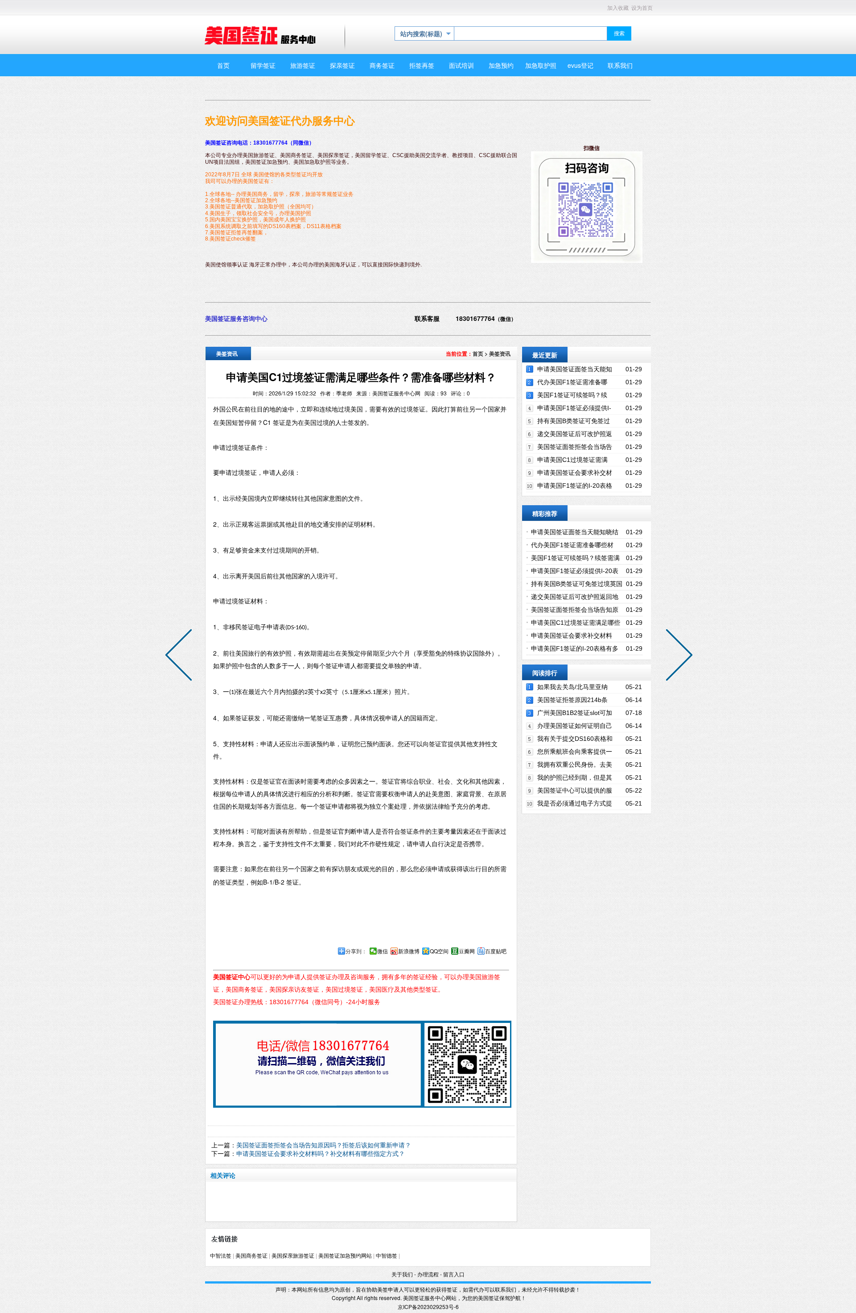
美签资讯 (499, 353)
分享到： (356, 951)
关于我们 (402, 1274)
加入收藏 (618, 8)
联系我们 (505, 1289)
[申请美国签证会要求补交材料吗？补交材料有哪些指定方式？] (180, 656)
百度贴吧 (495, 951)
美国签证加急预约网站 (345, 1256)
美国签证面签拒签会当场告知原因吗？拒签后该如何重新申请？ (323, 1144)
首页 (478, 353)
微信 (382, 951)
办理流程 (428, 1274)
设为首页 (642, 8)
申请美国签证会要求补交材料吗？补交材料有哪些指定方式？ (320, 1153)
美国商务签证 (251, 1256)
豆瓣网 (467, 951)
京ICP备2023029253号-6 (428, 1306)
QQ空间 (439, 951)
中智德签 (386, 1256)
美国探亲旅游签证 (293, 1256)
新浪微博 (409, 951)
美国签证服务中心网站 (430, 1297)
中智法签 (220, 1256)
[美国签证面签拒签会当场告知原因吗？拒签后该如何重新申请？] (677, 656)
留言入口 (454, 1274)
